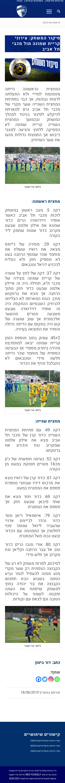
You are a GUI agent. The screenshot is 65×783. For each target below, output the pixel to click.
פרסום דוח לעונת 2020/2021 (22, 778)
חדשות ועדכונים (51, 22)
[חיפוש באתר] (57, 11)
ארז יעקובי (13, 774)
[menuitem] (54, 1)
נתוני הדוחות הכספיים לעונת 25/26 (45, 750)
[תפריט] (50, 11)
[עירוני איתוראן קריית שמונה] (38, 11)
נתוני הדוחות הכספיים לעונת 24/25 (45, 740)
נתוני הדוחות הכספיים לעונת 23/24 (45, 745)
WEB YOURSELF (33, 774)
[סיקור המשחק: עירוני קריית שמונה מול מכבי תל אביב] (32, 69)
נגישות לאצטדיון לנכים (46, 778)
